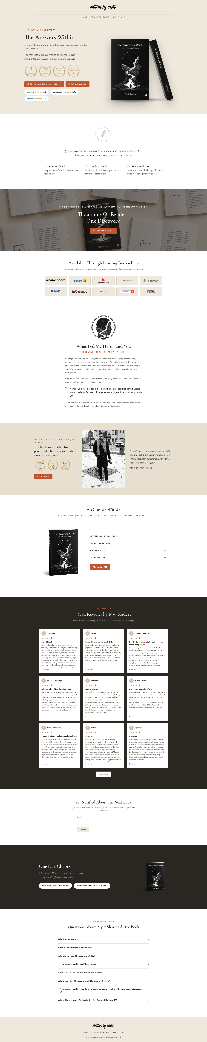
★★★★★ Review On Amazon (55, 886)
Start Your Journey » (103, 231)
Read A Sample (100, 567)
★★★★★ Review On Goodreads (92, 886)
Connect (83, 830)
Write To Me (119, 17)
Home (84, 17)
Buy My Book (43, 476)
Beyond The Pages (100, 17)
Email (79, 817)
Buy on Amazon (79, 84)
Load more (103, 774)
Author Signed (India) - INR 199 (45, 84)
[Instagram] (147, 468)
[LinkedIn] (150, 468)
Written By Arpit (99, 1037)
